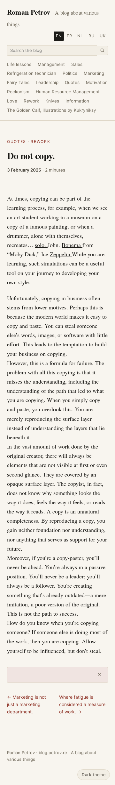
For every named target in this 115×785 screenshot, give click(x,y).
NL (80, 35)
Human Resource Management (68, 91)
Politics (70, 73)
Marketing (94, 73)
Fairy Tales (18, 82)
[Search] (102, 50)
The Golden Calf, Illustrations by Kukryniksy (51, 110)
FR (69, 35)
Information (77, 100)
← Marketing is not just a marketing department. (26, 704)
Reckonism (18, 91)
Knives (52, 100)
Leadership (47, 82)
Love (12, 100)
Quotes (72, 82)
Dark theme (93, 774)
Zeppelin (61, 254)
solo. (41, 245)
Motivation (97, 82)
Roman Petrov (53, 17)
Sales (76, 64)
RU (91, 35)
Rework (31, 100)
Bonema (72, 245)
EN (59, 35)
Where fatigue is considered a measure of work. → (82, 704)
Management (51, 64)
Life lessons (19, 64)
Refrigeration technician (31, 73)
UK (103, 35)
